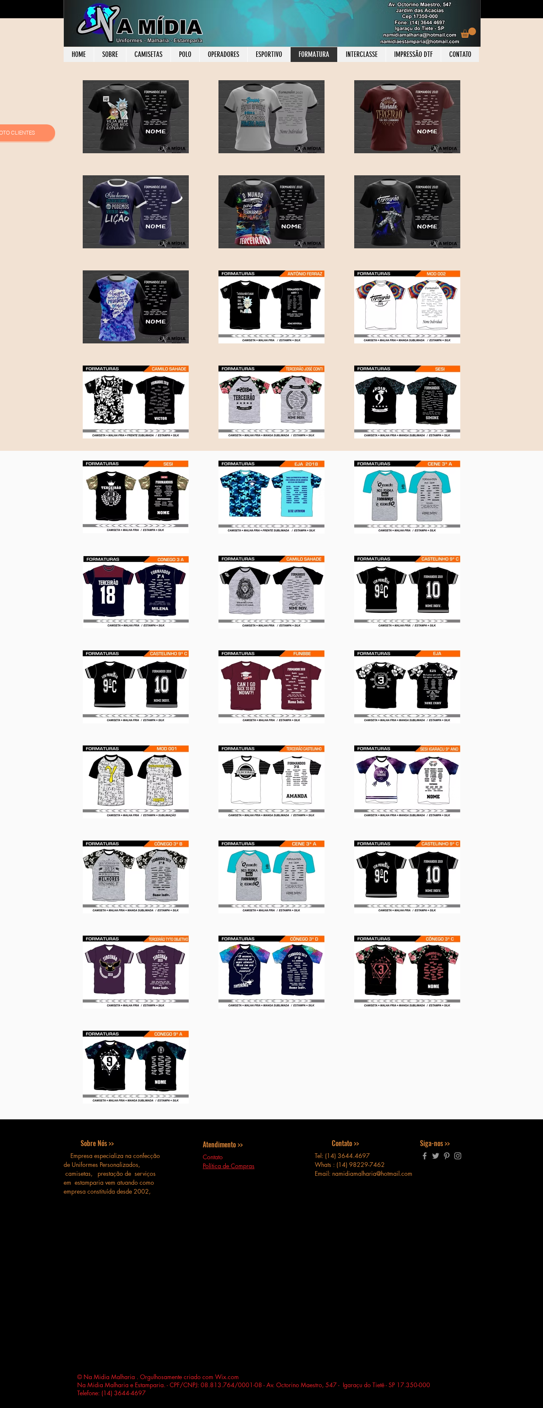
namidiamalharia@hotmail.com (372, 1173)
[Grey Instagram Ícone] (457, 1156)
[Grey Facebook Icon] (424, 1156)
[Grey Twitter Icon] (435, 1156)
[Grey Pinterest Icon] (446, 1156)
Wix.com (227, 1377)
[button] (468, 33)
